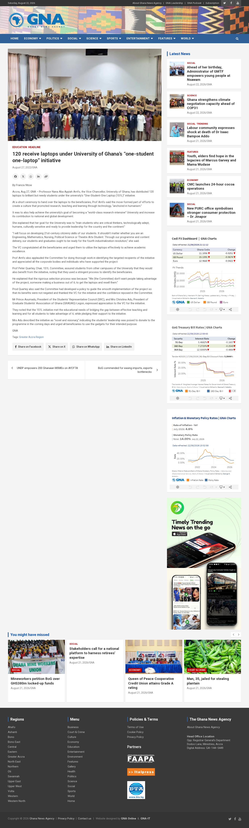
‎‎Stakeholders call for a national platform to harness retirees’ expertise (94, 653)
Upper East (14, 781)
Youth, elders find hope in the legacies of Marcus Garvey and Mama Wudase (211, 160)
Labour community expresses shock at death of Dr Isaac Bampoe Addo (211, 132)
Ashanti (12, 732)
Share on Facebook (29, 346)
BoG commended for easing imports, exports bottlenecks (125, 370)
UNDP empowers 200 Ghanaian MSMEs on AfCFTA (47, 368)
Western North (16, 801)
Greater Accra (16, 756)
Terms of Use (135, 727)
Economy (31, 38)
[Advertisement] (85, 410)
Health (71, 771)
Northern (13, 766)
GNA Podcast (194, 3)
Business (73, 727)
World (186, 38)
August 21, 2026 (196, 141)
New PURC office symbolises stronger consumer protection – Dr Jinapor (211, 212)
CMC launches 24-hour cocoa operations (210, 186)
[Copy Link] (46, 176)
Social (73, 38)
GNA (34, 167)
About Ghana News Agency (147, 3)
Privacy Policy (135, 737)
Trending (202, 124)
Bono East (14, 742)
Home (15, 38)
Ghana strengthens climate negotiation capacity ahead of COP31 (211, 104)
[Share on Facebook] (15, 176)
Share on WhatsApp (88, 346)
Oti (9, 771)
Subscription (212, 3)
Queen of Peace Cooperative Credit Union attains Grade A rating (151, 683)
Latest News (180, 54)
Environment (75, 756)
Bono (11, 737)
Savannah (14, 776)
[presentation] (233, 634)
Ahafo (11, 727)
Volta (11, 791)
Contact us (84, 818)
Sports (112, 38)
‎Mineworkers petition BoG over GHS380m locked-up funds (35, 681)
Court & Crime (196, 670)
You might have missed (29, 634)
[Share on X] (23, 176)
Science (92, 38)
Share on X (58, 346)
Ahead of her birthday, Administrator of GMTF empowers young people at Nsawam (208, 73)
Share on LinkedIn (121, 346)
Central (12, 746)
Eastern (12, 751)
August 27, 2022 (21, 167)
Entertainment (138, 38)
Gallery (72, 766)
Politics (52, 38)
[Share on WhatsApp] (31, 176)
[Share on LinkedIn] (38, 176)
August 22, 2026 (196, 84)
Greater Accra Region (31, 337)
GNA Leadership (174, 3)
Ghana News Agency (42, 818)
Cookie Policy (135, 732)
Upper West (15, 786)
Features (165, 38)
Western (13, 796)
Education (19, 147)
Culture (72, 737)
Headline (34, 147)
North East (14, 761)
